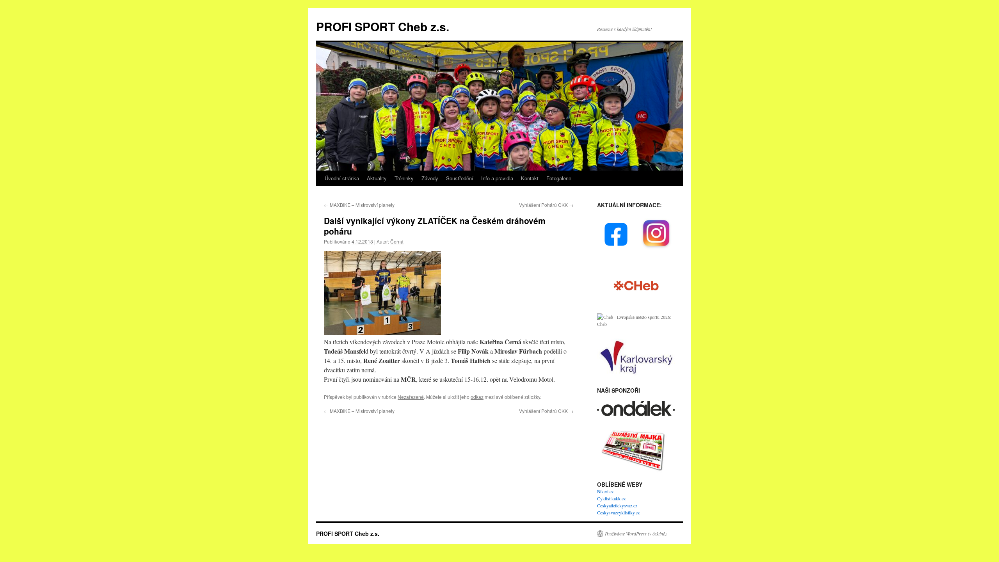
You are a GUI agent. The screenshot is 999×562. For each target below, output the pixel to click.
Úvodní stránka (342, 178)
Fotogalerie (558, 178)
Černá (397, 241)
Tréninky (404, 178)
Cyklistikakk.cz (611, 498)
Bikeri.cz (605, 491)
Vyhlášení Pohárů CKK (546, 204)
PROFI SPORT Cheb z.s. (382, 26)
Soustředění (459, 178)
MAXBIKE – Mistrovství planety (359, 204)
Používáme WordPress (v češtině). (636, 533)
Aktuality (377, 178)
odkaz (477, 396)
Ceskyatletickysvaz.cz (617, 505)
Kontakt (530, 178)
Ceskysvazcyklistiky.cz (618, 512)
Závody (429, 178)
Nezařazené (411, 396)
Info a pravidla (497, 178)
